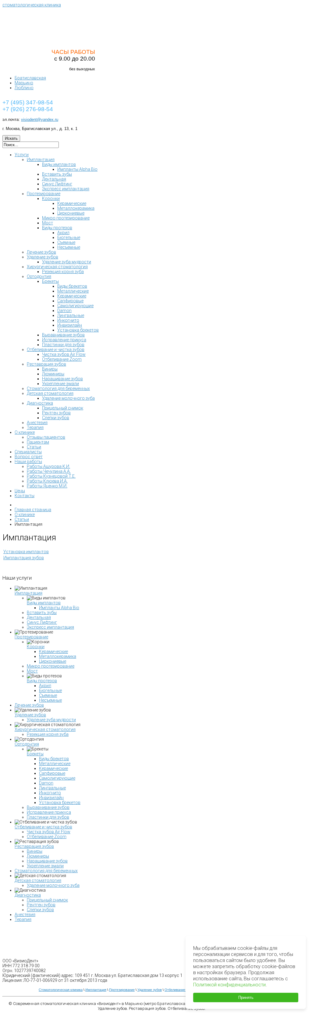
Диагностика (28, 895)
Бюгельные (50, 690)
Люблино (24, 87)
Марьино (24, 82)
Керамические (53, 651)
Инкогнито (50, 792)
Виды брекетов (54, 758)
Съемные (48, 695)
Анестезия (25, 914)
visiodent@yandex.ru (39, 119)
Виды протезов (42, 680)
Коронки (35, 646)
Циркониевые (52, 661)
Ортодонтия (27, 744)
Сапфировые (52, 773)
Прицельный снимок (47, 899)
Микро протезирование (50, 666)
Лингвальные (52, 787)
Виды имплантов (44, 602)
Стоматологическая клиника (61, 990)
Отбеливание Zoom (46, 836)
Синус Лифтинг (42, 622)
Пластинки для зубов (48, 817)
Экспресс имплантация (50, 627)
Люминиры (38, 856)
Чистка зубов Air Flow (48, 831)
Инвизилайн (51, 797)
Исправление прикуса (49, 812)
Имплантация (28, 593)
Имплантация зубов (23, 557)
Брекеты (35, 753)
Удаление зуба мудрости (51, 719)
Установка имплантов (26, 551)
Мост (32, 671)
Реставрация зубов (34, 846)
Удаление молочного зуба (53, 885)
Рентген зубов (41, 904)
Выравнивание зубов (48, 807)
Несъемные (50, 700)
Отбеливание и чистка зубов (43, 826)
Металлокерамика (57, 656)
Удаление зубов (30, 714)
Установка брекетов (59, 802)
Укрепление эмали (45, 865)
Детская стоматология (38, 880)
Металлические (54, 763)
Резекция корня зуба (48, 734)
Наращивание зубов (47, 861)
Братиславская (30, 78)
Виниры (34, 851)
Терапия (23, 919)
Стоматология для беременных (46, 870)
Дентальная (39, 617)
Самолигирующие (57, 778)
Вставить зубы (42, 612)
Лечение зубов (29, 705)
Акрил (45, 685)
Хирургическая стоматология (45, 729)
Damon (46, 783)
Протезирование (31, 636)
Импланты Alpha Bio (59, 607)
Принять (246, 997)
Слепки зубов (40, 909)
